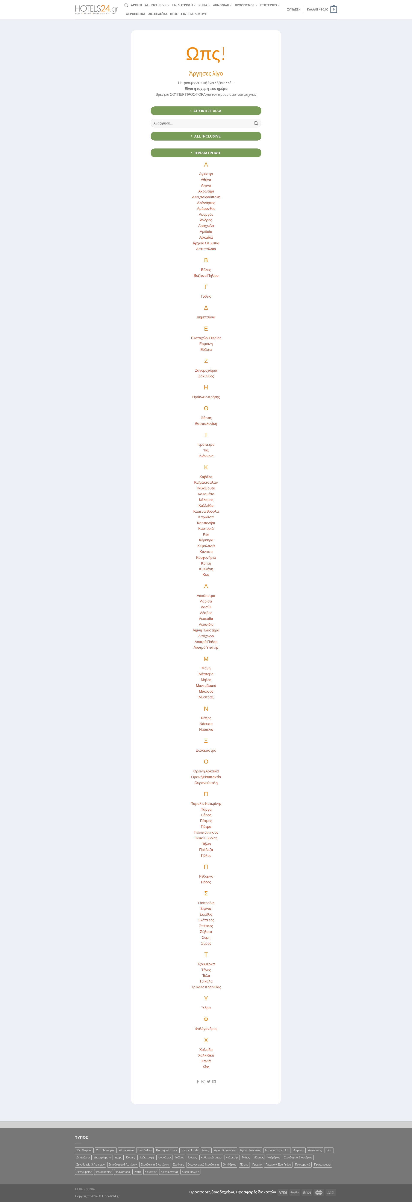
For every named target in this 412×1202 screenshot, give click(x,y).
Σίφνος (206, 908)
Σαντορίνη (206, 903)
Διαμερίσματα (102, 1157)
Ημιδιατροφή (182, 5)
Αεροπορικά (135, 14)
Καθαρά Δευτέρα (211, 1157)
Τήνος (206, 969)
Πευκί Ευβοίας (206, 838)
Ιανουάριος (164, 1157)
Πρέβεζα (206, 849)
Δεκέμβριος (83, 1157)
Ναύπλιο (206, 729)
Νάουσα (206, 723)
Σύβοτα (206, 931)
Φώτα (137, 1171)
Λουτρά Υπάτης (206, 647)
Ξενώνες (178, 1164)
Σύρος (206, 943)
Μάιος (246, 1157)
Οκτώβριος (229, 1164)
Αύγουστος (315, 1150)
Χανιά (206, 1061)
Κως (206, 574)
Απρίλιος (298, 1150)
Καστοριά (206, 528)
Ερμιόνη (206, 343)
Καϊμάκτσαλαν (206, 482)
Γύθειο (206, 296)
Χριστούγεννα (169, 1171)
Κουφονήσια (206, 557)
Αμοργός (206, 214)
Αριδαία (206, 231)
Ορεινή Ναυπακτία (206, 777)
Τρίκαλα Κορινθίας (206, 987)
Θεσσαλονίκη (206, 423)
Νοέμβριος (273, 1157)
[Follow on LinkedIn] (214, 1082)
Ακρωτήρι (206, 191)
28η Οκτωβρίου (105, 1150)
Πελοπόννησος (206, 832)
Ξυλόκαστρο (206, 750)
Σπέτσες (206, 925)
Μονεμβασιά (206, 685)
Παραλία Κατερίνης (206, 803)
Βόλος (206, 269)
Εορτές (130, 1157)
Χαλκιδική (206, 1055)
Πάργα (206, 809)
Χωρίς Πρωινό (190, 1171)
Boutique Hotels (166, 1150)
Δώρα (118, 1157)
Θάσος (206, 417)
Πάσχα (244, 1164)
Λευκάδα (206, 618)
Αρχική (136, 5)
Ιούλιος (179, 1157)
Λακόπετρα (206, 595)
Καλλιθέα (206, 505)
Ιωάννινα (206, 456)
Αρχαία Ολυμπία (206, 243)
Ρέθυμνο (206, 876)
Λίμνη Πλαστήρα (206, 630)
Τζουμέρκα (206, 964)
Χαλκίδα (206, 1049)
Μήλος (206, 679)
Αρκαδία (206, 237)
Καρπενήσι (206, 523)
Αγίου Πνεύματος (250, 1150)
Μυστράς (206, 697)
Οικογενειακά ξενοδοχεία (203, 1164)
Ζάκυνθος (206, 376)
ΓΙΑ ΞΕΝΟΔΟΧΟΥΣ (194, 14)
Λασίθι (206, 607)
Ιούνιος (192, 1157)
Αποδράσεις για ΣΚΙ (277, 1150)
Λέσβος (206, 612)
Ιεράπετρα (206, 444)
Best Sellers (145, 1150)
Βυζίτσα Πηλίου (206, 275)
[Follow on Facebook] (198, 1082)
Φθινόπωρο (122, 1171)
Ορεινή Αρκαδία (206, 771)
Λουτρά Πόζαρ (206, 641)
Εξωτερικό (268, 5)
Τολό (206, 975)
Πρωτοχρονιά (322, 1164)
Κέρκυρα (206, 540)
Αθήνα (206, 179)
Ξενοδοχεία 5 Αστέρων (155, 1164)
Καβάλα (206, 476)
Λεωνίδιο (206, 624)
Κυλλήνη (206, 569)
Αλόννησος (206, 202)
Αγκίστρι (206, 173)
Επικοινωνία (85, 1189)
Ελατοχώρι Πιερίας (206, 338)
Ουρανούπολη (206, 782)
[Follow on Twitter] (209, 1082)
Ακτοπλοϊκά (157, 14)
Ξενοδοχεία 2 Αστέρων (298, 1157)
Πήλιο (206, 844)
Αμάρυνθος (206, 208)
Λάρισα (206, 601)
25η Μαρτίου (84, 1150)
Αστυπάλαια (206, 249)
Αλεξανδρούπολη (206, 197)
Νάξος (206, 718)
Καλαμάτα (206, 494)
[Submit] (256, 123)
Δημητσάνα (206, 317)
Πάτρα (206, 826)
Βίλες (329, 1150)
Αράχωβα (206, 225)
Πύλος (206, 855)
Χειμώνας (151, 1171)
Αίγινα (206, 185)
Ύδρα (206, 1007)
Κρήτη (206, 563)
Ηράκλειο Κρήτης (206, 397)
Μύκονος (206, 691)
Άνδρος (206, 220)
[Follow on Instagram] (203, 1082)
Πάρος (206, 815)
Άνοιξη (206, 1150)
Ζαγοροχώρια (206, 370)
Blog (174, 14)
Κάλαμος (206, 499)
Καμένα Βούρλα (206, 511)
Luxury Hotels (189, 1150)
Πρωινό (257, 1164)
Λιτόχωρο (206, 636)
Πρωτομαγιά (302, 1164)
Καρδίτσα (206, 517)
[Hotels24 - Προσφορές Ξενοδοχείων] (96, 9)
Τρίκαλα (206, 981)
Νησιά (202, 5)
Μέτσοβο (206, 674)
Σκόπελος (206, 920)
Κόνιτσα (206, 551)
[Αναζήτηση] (126, 5)
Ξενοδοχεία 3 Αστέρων (90, 1164)
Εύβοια (206, 349)
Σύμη (206, 937)
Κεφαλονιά (206, 545)
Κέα (206, 534)
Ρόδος (206, 882)
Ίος (206, 450)
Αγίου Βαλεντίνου (225, 1150)
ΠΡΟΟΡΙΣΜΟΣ (244, 5)
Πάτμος (206, 820)
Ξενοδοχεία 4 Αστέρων (123, 1164)
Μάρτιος (258, 1157)
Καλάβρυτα (206, 488)
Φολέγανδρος (206, 1028)
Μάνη (206, 668)
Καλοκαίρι (232, 1157)
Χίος (206, 1066)
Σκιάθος (206, 914)
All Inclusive (156, 5)
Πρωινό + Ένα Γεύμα (278, 1164)
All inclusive (126, 1150)
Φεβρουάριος (103, 1171)
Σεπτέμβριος (84, 1171)
